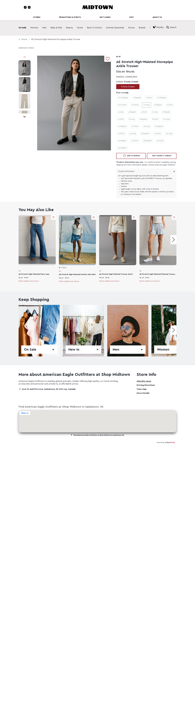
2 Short (170, 105)
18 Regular (147, 141)
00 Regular (161, 98)
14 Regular (145, 133)
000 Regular (123, 98)
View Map (141, 389)
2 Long (146, 105)
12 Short (121, 133)
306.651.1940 (144, 381)
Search (173, 27)
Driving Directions (146, 385)
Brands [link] (142, 28)
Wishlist (160, 27)
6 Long (154, 112)
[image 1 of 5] (25, 68)
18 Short (160, 141)
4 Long (120, 112)
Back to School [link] (94, 28)
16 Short (134, 141)
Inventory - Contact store (126, 76)
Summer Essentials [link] (115, 28)
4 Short (144, 112)
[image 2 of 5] (25, 84)
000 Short (122, 105)
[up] (24, 57)
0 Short (149, 98)
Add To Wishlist (133, 156)
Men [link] (44, 28)
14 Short (157, 133)
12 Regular (159, 126)
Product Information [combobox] (126, 171)
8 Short (155, 119)
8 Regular (143, 119)
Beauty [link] (69, 28)
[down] (24, 116)
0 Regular (137, 98)
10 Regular (122, 126)
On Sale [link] (22, 28)
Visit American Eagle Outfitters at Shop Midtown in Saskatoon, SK (98, 435)
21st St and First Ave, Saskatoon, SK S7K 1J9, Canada (48, 389)
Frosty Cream (128, 87)
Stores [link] (131, 28)
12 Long (147, 126)
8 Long (132, 119)
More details (143, 393)
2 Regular (158, 105)
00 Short (135, 105)
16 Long (169, 133)
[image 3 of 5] (25, 101)
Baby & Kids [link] (56, 28)
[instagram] (29, 7)
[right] (173, 239)
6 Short (121, 119)
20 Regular (122, 148)
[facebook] (25, 7)
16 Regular (122, 141)
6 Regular (166, 112)
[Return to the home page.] (97, 7)
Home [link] (80, 28)
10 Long (166, 119)
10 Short (135, 126)
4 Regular (132, 112)
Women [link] (34, 28)
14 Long (133, 133)
